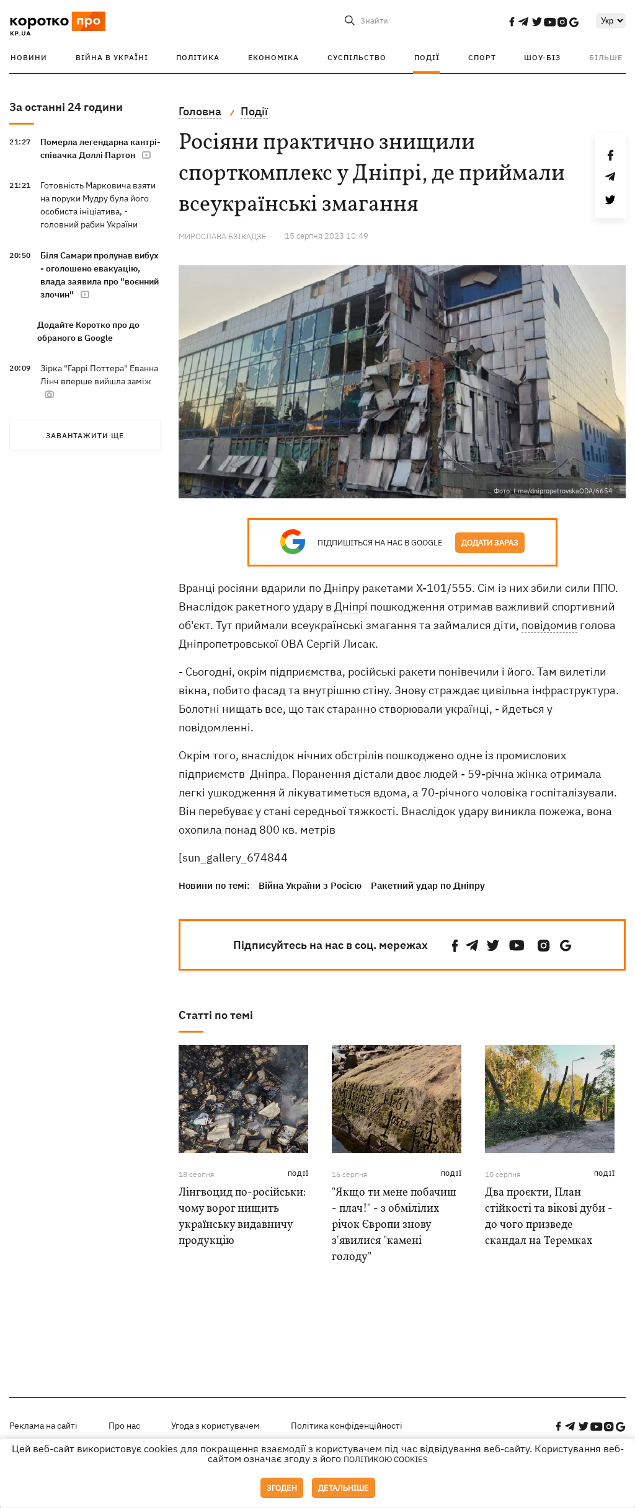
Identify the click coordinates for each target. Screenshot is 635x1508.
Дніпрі (351, 606)
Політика (198, 57)
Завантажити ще (85, 435)
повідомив (549, 625)
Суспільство (356, 57)
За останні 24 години (66, 107)
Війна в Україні (112, 57)
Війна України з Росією (310, 885)
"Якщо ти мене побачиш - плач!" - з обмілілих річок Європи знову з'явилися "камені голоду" (394, 1225)
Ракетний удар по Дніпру (428, 885)
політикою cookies (386, 1459)
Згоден (282, 1488)
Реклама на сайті (43, 1425)
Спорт (482, 57)
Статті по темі (216, 1015)
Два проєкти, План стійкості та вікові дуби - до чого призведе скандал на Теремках (549, 1217)
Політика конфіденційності (346, 1425)
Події (427, 57)
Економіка (273, 57)
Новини (29, 57)
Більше (606, 57)
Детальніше (343, 1488)
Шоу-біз (542, 57)
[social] (512, 22)
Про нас (124, 1425)
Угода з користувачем (215, 1425)
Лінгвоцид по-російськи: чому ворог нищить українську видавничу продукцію (242, 1217)
